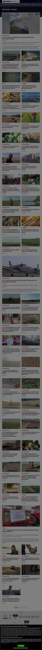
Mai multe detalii (37, 629)
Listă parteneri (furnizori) (4, 643)
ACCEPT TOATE (21, 645)
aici (34, 633)
